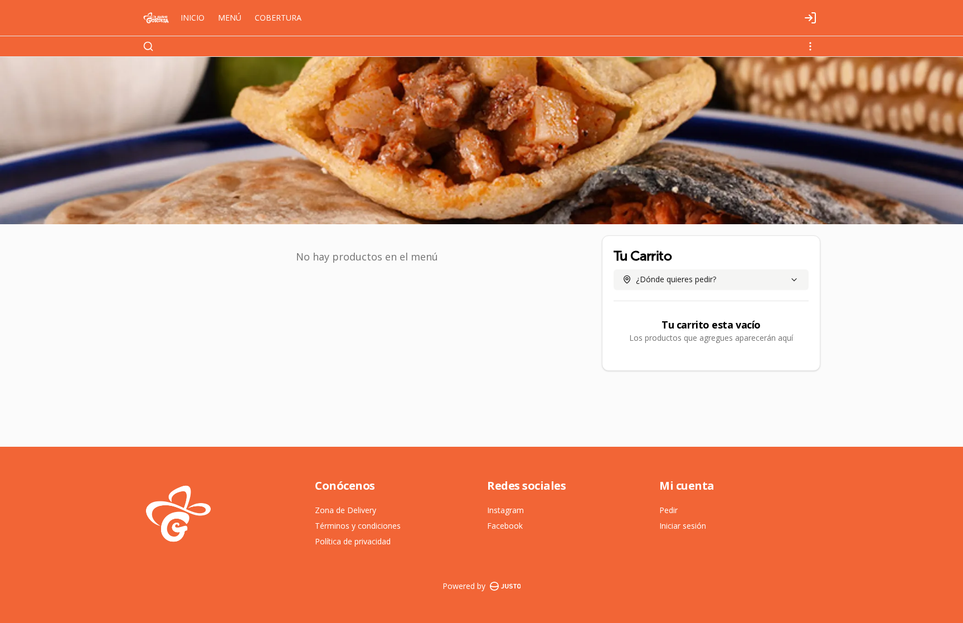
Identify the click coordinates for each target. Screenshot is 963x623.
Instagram (505, 510)
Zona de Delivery (345, 510)
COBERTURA (278, 17)
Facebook (505, 525)
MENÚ (229, 17)
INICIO (193, 17)
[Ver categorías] (810, 46)
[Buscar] (148, 46)
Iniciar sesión (682, 525)
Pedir (668, 510)
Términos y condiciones (358, 525)
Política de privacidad (353, 541)
